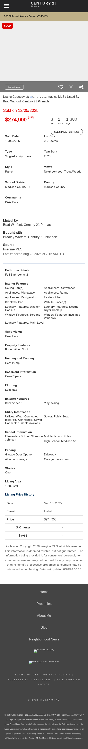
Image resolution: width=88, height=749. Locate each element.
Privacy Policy (57, 675)
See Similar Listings (66, 132)
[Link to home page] (44, 6)
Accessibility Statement (30, 680)
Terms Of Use (27, 675)
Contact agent (14, 87)
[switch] (61, 87)
